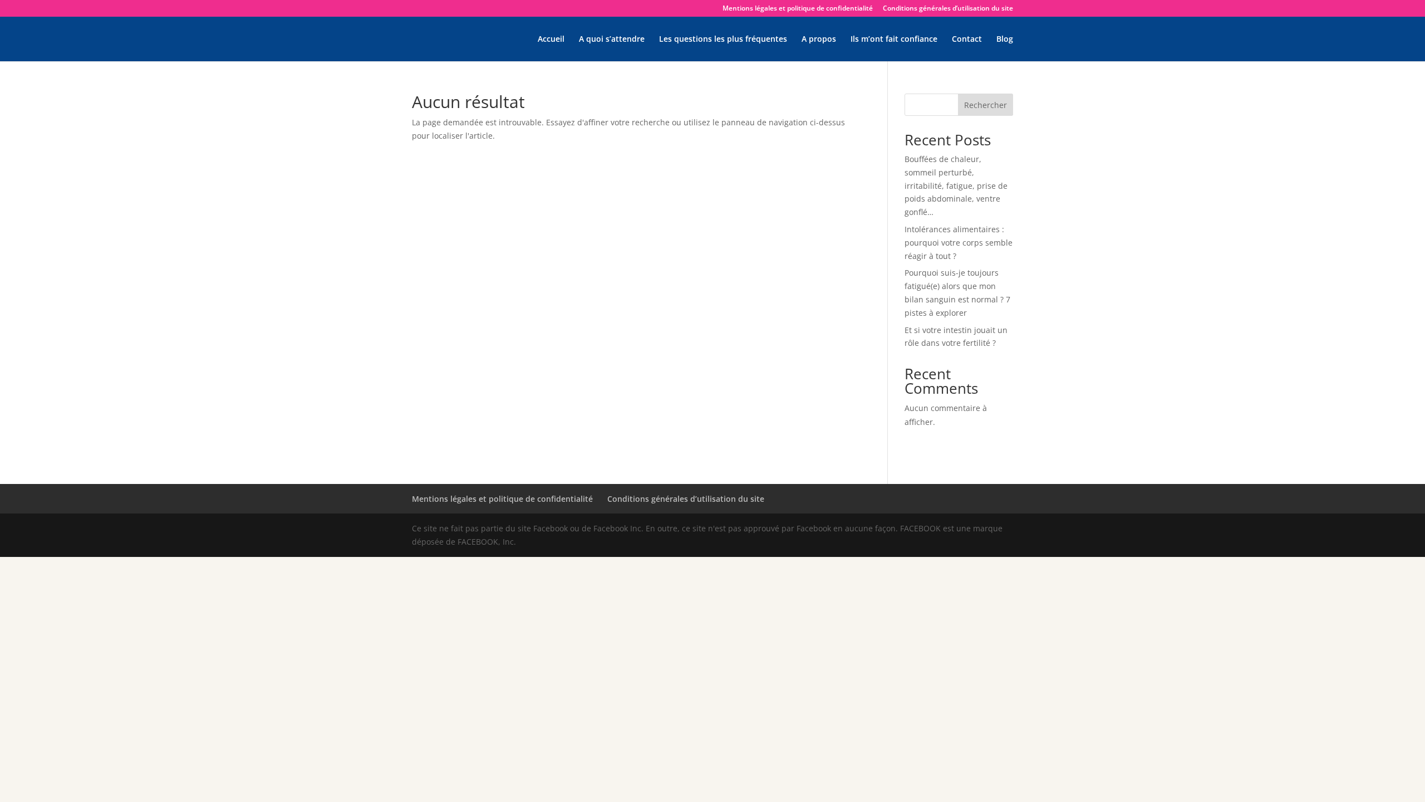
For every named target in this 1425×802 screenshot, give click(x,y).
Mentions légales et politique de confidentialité (798, 9)
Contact (967, 39)
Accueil (551, 39)
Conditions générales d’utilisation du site (948, 9)
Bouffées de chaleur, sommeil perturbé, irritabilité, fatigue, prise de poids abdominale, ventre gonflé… (956, 185)
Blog (1004, 39)
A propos (819, 39)
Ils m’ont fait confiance (894, 39)
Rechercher (985, 105)
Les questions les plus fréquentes (723, 39)
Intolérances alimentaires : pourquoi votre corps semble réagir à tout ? (959, 242)
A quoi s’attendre (612, 39)
